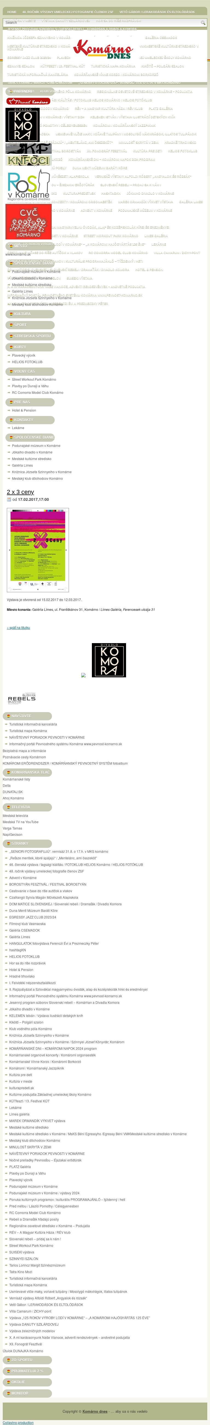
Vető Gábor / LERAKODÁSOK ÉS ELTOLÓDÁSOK (157, 12)
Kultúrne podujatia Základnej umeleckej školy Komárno (141, 57)
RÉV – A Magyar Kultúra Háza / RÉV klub (109, 108)
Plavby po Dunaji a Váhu (30, 385)
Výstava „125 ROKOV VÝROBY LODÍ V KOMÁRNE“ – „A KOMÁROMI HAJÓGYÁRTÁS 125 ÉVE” (76, 244)
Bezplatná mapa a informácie (24, 750)
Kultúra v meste (20, 1081)
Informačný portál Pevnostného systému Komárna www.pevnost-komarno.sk (74, 295)
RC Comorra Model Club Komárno (118, 252)
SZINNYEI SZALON (20, 66)
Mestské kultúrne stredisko (31, 284)
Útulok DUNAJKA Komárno (23, 1350)
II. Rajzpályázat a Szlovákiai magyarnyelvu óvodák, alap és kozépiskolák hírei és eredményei (88, 227)
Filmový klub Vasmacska (27, 923)
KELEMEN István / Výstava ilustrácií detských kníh (132, 116)
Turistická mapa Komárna (113, 66)
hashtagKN (111, 193)
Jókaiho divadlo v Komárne (150, 193)
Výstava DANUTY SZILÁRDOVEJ (66, 20)
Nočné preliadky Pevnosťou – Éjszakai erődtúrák (50, 184)
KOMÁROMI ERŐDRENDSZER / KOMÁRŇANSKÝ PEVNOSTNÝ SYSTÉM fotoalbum (65, 763)
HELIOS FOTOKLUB (182, 150)
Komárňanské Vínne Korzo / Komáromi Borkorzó (116, 74)
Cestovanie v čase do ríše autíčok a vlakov (45, 252)
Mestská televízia (15, 815)
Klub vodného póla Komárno (65, 91)
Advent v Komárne (96, 210)
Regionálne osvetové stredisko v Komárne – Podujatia (144, 91)
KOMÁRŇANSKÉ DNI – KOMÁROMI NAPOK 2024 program (112, 159)
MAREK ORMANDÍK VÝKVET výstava (145, 201)
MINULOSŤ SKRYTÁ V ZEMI (139, 142)
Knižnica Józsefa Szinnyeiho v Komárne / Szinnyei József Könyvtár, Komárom (66, 1041)
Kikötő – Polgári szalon (162, 66)
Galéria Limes (191, 201)
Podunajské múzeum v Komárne (145, 210)
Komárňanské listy (16, 779)
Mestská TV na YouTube (21, 821)
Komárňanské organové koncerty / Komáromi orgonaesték (59, 201)
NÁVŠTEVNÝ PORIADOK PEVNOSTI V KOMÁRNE (47, 737)
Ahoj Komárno (13, 798)
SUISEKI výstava (79, 278)
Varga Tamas (12, 828)
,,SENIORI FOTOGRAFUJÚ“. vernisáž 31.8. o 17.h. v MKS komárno (129, 83)
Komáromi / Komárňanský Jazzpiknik (124, 125)
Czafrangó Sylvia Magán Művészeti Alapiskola (43, 897)
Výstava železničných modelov (32, 1330)
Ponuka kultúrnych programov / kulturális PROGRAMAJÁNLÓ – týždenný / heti (75, 261)
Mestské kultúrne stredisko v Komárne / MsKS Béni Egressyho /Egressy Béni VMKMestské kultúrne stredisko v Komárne (98, 1133)
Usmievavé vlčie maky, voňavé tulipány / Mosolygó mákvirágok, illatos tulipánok (126, 133)
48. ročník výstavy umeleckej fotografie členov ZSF (67, 12)
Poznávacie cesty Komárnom (24, 757)
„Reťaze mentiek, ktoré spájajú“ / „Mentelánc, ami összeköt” (60, 142)
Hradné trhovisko (180, 142)
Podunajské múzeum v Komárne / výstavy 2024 (45, 116)
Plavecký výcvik (23, 355)
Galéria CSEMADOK (161, 37)
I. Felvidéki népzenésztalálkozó (32, 982)
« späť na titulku (18, 627)
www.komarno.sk (18, 254)
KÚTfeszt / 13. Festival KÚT (62, 66)
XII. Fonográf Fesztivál (107, 150)
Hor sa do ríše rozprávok (118, 20)
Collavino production (18, 1422)
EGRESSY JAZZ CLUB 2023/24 (29, 57)
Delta (7, 785)
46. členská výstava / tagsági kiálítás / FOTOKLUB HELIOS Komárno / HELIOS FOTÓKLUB (79, 100)
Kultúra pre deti (147, 150)
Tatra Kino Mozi (20, 1271)
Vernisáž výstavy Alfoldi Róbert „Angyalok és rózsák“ (143, 176)
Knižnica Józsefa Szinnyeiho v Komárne (42, 297)
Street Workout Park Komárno (111, 235)
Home (11, 12)
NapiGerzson (12, 834)
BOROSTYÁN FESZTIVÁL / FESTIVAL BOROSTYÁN (47, 884)
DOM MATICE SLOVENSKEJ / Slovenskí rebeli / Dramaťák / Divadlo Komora (68, 269)
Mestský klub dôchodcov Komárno (38, 108)
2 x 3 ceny (20, 492)
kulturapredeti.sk (79, 193)
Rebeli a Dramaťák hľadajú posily (34, 1219)
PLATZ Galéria (161, 108)
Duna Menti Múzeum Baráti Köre (99, 167)
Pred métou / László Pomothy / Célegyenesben (47, 125)
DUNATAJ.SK (13, 791)
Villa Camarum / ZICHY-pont (177, 252)
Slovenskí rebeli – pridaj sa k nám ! (130, 184)
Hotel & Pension (149, 269)
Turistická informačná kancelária (37, 74)
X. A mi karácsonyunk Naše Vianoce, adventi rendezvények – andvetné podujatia (76, 286)
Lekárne (158, 244)
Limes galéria (156, 235)
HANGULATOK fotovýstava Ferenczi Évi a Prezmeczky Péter (54, 943)
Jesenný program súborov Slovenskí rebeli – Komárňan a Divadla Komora (72, 29)
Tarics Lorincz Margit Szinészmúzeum (39, 83)
